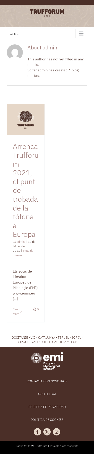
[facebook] (37, 431)
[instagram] (56, 431)
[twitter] (47, 431)
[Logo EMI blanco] (47, 354)
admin (21, 242)
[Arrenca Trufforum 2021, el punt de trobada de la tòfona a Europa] (25, 119)
